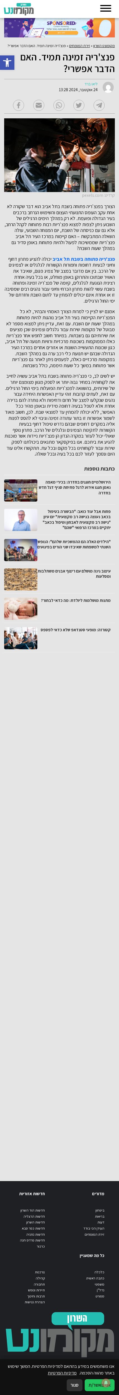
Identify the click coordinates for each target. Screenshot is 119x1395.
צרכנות (40, 1272)
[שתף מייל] (38, 105)
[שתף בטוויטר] (78, 105)
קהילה (40, 1278)
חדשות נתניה (35, 1234)
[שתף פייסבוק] (18, 105)
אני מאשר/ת (100, 1385)
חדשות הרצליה (34, 1216)
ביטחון (99, 1210)
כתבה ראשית (95, 1278)
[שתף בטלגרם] (99, 105)
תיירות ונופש (36, 1290)
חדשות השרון (35, 1222)
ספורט (99, 1296)
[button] (7, 62)
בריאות (99, 1216)
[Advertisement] (59, 911)
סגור (75, 1385)
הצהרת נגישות (35, 1302)
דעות (100, 1222)
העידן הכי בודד (93, 1228)
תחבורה (39, 1284)
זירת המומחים (79, 45)
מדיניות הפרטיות (62, 1373)
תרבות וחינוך (36, 1296)
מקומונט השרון (104, 45)
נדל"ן (100, 1290)
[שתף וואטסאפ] (58, 105)
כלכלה (99, 1272)
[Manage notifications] (106, 1382)
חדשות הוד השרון (32, 1210)
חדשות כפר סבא (33, 1228)
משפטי (99, 1284)
